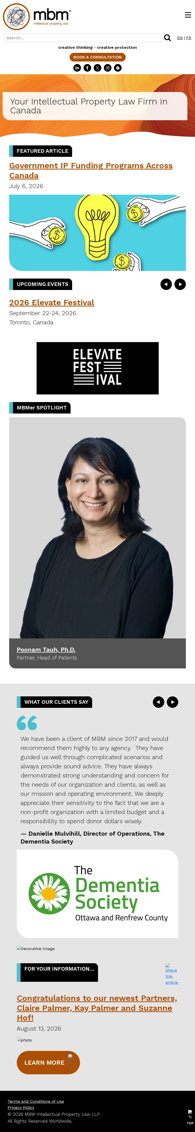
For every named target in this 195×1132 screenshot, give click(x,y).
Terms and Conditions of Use (36, 1101)
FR (188, 37)
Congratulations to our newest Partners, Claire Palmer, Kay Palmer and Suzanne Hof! (97, 1007)
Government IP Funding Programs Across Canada (91, 170)
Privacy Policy (21, 1107)
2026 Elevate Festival (51, 302)
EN (180, 37)
